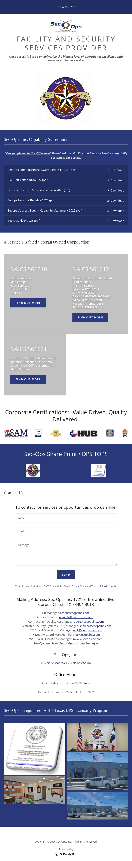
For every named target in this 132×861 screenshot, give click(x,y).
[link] (66, 25)
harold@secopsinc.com (84, 635)
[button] (9, 7)
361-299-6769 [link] (82, 663)
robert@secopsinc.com (88, 621)
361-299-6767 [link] (66, 7)
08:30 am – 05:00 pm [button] (73, 683)
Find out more (28, 303)
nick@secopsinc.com (87, 630)
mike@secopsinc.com (88, 639)
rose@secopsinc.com (74, 613)
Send (66, 574)
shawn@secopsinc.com (95, 626)
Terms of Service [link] (100, 586)
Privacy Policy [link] (79, 586)
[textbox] (66, 518)
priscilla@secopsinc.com (76, 617)
